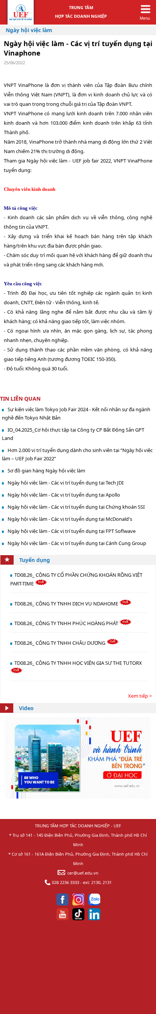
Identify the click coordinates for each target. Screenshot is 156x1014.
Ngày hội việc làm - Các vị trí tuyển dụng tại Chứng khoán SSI (76, 506)
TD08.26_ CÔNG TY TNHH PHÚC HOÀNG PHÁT (66, 623)
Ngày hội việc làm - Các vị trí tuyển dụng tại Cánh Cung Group (77, 543)
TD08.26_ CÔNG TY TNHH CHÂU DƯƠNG (60, 642)
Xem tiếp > (140, 695)
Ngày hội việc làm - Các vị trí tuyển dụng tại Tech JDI (65, 482)
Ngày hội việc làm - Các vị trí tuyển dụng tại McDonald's (70, 519)
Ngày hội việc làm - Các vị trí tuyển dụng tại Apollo (64, 494)
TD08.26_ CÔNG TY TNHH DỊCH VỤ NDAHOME (66, 603)
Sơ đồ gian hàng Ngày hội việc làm (46, 470)
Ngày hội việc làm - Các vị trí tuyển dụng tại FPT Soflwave (72, 531)
